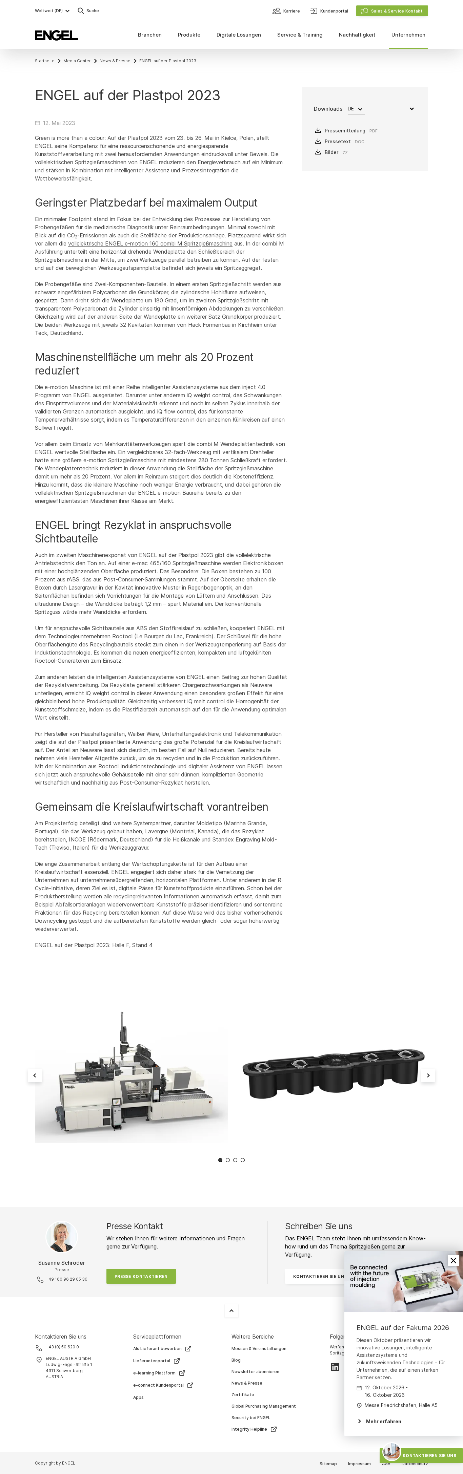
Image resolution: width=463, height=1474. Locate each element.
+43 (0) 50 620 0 (62, 1346)
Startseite (45, 60)
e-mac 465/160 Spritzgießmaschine (177, 563)
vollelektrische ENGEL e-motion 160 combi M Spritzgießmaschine (150, 243)
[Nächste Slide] (428, 1075)
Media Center (77, 60)
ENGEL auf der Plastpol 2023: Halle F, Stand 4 (94, 945)
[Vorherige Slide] (35, 1075)
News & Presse (115, 60)
